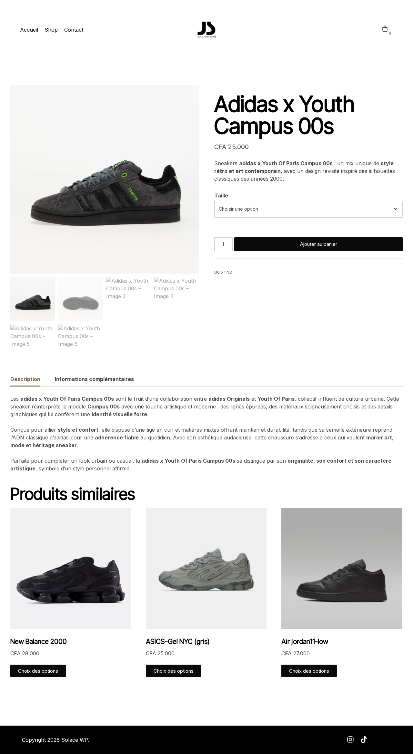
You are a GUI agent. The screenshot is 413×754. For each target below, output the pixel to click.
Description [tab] (25, 379)
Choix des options (38, 671)
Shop (51, 29)
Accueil (29, 29)
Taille (221, 195)
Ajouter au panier (318, 244)
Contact (73, 29)
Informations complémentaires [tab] (94, 379)
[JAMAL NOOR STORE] (206, 29)
